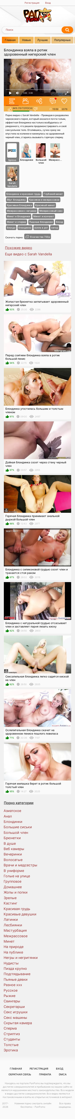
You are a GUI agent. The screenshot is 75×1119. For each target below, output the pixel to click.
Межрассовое (55, 159)
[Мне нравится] (10, 109)
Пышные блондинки (41, 221)
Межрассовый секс (51, 210)
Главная (10, 40)
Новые (26, 40)
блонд (59, 221)
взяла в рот (41, 227)
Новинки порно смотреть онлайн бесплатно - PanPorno (32, 1105)
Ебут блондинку (16, 199)
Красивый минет (45, 205)
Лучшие (42, 40)
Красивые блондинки (19, 205)
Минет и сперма (16, 221)
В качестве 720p (40, 236)
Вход (48, 2)
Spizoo (12, 160)
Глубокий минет (53, 194)
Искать (67, 29)
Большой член (41, 161)
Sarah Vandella (12, 185)
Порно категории (18, 803)
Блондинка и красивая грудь (23, 194)
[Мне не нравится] (35, 109)
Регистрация (32, 2)
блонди (11, 227)
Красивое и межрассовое (44, 199)
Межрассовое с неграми (21, 210)
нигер (54, 227)
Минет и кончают (43, 216)
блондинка (24, 227)
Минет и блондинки (18, 216)
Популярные (62, 40)
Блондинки (26, 159)
